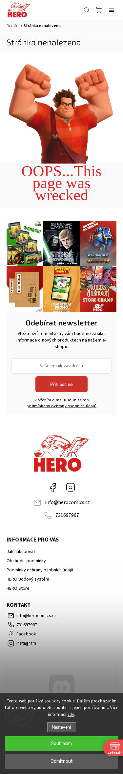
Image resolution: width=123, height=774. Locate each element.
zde (71, 715)
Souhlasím (61, 743)
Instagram (70, 487)
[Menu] (111, 9)
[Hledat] (87, 10)
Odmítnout (62, 761)
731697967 (67, 515)
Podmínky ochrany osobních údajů (40, 570)
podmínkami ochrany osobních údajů (61, 406)
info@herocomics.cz (67, 502)
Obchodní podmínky (26, 561)
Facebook (53, 487)
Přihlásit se (61, 384)
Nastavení (61, 727)
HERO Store (18, 588)
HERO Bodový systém (28, 579)
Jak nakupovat (21, 551)
